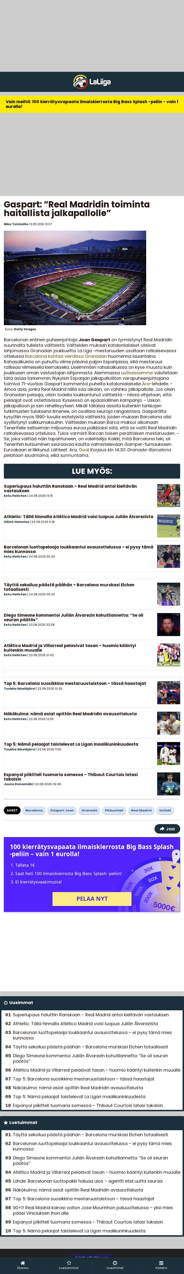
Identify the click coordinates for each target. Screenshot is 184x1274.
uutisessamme (137, 373)
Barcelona (34, 810)
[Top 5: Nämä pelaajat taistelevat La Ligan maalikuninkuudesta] (168, 753)
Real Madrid (141, 810)
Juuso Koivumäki (18, 784)
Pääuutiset (114, 810)
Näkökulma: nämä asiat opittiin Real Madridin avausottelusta (70, 714)
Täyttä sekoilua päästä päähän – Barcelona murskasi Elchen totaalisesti (69, 587)
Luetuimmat (23, 1122)
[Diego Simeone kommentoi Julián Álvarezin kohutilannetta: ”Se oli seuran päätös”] (168, 624)
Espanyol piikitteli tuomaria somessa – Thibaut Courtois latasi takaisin (71, 777)
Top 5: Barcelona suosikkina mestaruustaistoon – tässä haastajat (75, 683)
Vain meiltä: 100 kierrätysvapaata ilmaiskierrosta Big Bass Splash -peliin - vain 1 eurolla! (92, 104)
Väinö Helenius (16, 522)
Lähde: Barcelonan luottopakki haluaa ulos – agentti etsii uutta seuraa (87, 1181)
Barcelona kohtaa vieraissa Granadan (66, 356)
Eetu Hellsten (15, 495)
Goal (84, 450)
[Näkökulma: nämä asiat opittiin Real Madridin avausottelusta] (168, 723)
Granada (89, 810)
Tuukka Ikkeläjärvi (19, 688)
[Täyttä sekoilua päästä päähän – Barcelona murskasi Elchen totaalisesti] (168, 594)
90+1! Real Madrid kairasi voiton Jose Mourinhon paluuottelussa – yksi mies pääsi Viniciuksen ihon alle (93, 1210)
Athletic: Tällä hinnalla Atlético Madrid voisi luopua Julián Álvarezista (78, 517)
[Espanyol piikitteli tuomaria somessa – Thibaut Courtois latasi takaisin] (168, 783)
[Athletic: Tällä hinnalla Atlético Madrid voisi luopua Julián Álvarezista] (168, 525)
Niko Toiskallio (16, 224)
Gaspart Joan (62, 810)
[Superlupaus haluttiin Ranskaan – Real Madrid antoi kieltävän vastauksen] (168, 495)
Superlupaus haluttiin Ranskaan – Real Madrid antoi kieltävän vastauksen (70, 488)
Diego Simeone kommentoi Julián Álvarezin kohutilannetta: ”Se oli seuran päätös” (73, 617)
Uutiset (165, 810)
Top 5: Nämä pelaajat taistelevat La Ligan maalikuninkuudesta (71, 744)
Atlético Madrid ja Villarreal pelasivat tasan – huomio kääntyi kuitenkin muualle (70, 648)
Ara (146, 384)
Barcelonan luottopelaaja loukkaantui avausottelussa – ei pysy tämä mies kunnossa (78, 549)
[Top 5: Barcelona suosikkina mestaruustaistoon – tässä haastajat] (168, 692)
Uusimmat (21, 1002)
